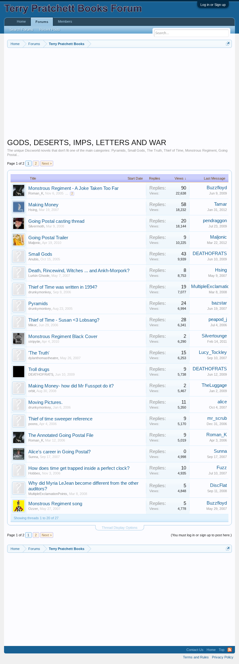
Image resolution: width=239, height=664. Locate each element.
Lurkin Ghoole (38, 275)
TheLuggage (214, 385)
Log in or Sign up (213, 5)
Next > (47, 163)
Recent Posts (50, 29)
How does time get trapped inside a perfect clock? (78, 468)
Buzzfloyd (217, 187)
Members (65, 21)
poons (33, 424)
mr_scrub (217, 418)
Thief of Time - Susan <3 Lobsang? (63, 320)
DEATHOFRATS (210, 253)
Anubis (33, 259)
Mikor (32, 325)
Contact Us (195, 650)
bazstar (219, 302)
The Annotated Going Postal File (60, 435)
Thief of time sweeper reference (60, 418)
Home (21, 21)
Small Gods (40, 254)
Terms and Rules (196, 657)
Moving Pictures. (45, 402)
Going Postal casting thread (56, 221)
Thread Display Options (120, 527)
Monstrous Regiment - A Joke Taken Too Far (73, 188)
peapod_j (218, 319)
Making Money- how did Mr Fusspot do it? (71, 385)
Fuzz (222, 467)
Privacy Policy (222, 657)
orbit (31, 391)
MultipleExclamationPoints (47, 494)
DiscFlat (218, 485)
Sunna (33, 457)
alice (222, 401)
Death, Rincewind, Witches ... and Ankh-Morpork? (78, 270)
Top (221, 650)
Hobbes (34, 473)
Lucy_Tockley (213, 352)
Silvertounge (214, 335)
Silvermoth (36, 226)
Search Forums (21, 29)
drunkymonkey (39, 292)
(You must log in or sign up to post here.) (201, 535)
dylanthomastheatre (43, 358)
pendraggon (215, 220)
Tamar (220, 204)
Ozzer (33, 509)
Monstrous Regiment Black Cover (62, 336)
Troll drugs (38, 369)
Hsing (32, 210)
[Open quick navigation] (228, 44)
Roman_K (35, 193)
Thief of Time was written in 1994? (62, 287)
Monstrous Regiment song (55, 503)
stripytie (34, 341)
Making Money (43, 204)
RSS (229, 650)
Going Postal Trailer (48, 237)
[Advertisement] (119, 94)
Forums (41, 22)
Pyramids (38, 303)
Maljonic (34, 243)
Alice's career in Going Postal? (59, 451)
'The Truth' (38, 352)
